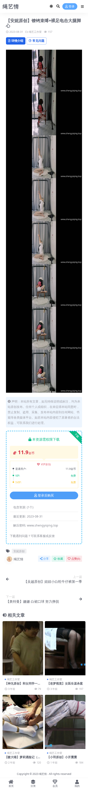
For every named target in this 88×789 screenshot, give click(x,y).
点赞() (75, 558)
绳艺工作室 (35, 32)
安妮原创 (19, 551)
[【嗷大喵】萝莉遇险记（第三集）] (23, 722)
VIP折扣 (46, 464)
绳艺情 (18, 559)
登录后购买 (46, 495)
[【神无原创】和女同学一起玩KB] (23, 648)
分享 (46, 558)
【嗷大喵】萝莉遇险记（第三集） (23, 759)
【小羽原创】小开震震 (62, 757)
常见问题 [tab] (38, 41)
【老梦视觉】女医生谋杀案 (65, 683)
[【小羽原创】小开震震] (65, 722)
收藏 (60, 558)
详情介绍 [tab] (17, 41)
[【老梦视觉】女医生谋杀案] (65, 648)
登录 (72, 6)
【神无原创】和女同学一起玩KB (23, 685)
